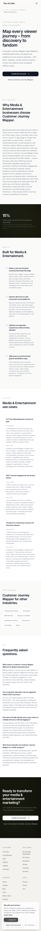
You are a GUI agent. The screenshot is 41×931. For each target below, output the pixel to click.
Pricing (25, 864)
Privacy (25, 882)
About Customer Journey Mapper (20, 80)
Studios (5, 862)
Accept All (12, 920)
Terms (25, 885)
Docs (4, 892)
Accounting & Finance (11, 611)
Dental (18, 625)
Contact (5, 899)
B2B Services (8, 615)
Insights (5, 866)
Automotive (26, 611)
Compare (26, 868)
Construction (26, 620)
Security (25, 871)
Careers (5, 885)
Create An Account (19, 74)
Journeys (6, 869)
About (5, 882)
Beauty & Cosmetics (23, 615)
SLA (24, 889)
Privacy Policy (8, 915)
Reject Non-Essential (13, 925)
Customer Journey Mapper (14, 22)
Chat (4, 859)
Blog (4, 889)
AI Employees (7, 855)
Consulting (7, 625)
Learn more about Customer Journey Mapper (20, 824)
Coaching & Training (10, 620)
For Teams (26, 857)
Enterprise (26, 861)
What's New (7, 896)
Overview (6, 852)
